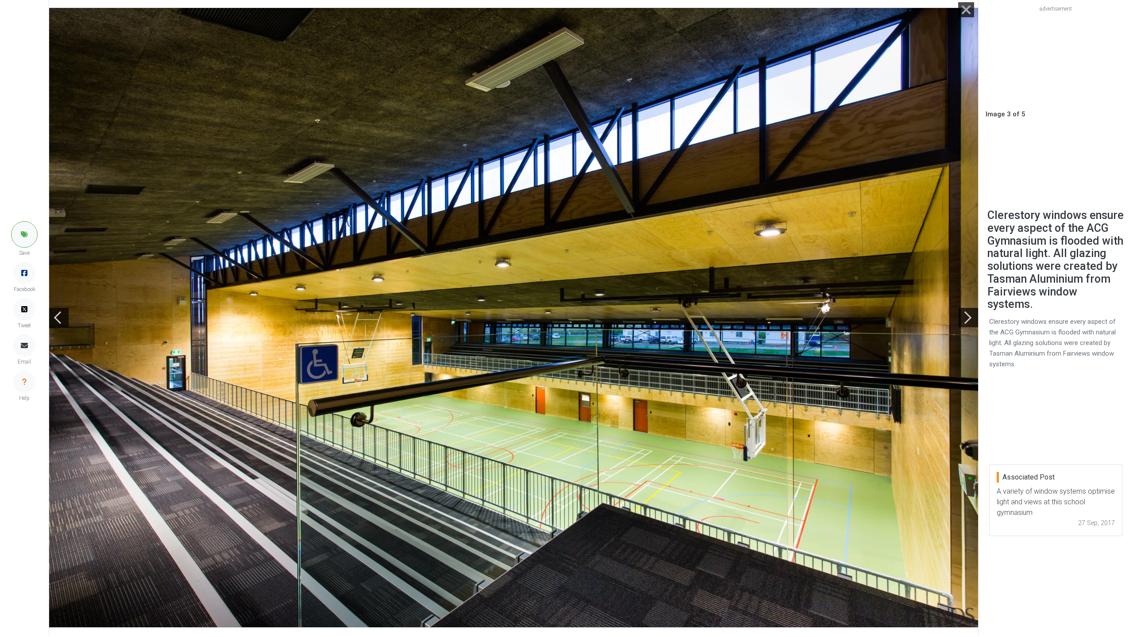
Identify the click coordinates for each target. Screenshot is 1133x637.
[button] (24, 234)
